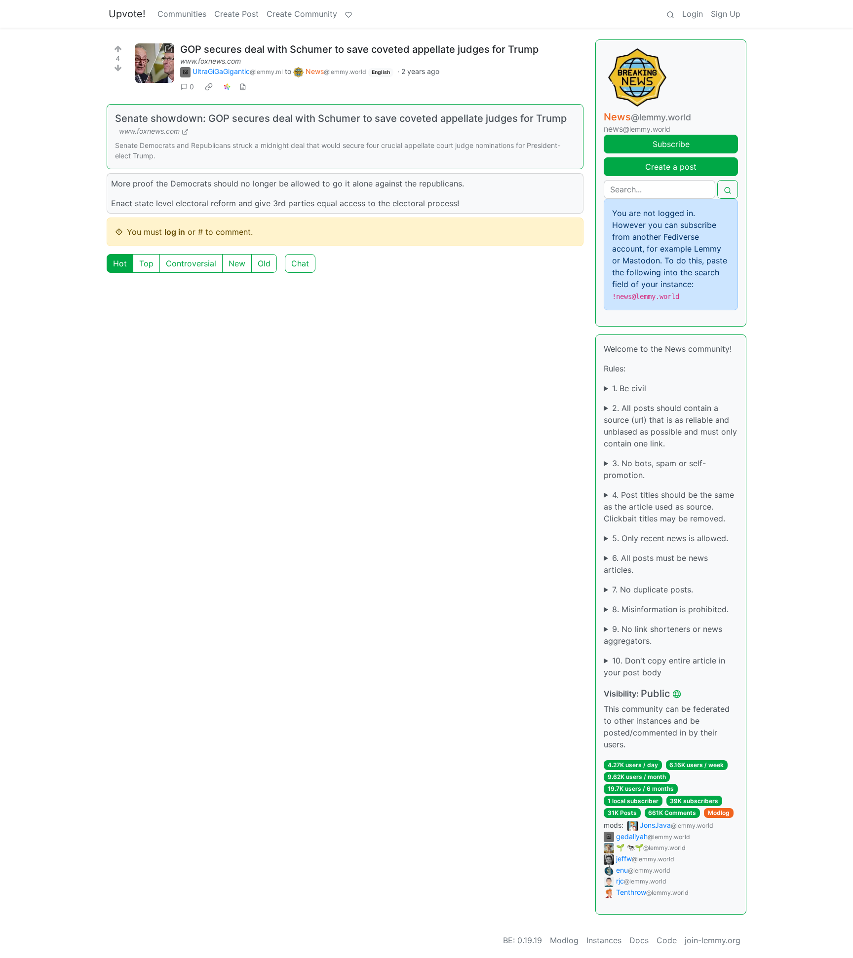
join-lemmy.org (712, 940)
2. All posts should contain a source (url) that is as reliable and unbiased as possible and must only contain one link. (670, 425)
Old (264, 263)
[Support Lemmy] (348, 14)
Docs (639, 940)
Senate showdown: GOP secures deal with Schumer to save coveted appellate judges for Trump (341, 118)
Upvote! (127, 14)
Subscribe (671, 144)
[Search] (670, 14)
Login (692, 14)
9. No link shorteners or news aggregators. (663, 635)
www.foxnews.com (210, 61)
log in (174, 232)
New (237, 263)
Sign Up (725, 14)
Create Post (236, 14)
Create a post (671, 167)
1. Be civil (629, 388)
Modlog (719, 812)
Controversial (191, 263)
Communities (181, 14)
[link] (208, 86)
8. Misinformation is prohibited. (670, 609)
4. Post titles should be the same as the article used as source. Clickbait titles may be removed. (669, 506)
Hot (120, 263)
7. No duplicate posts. (652, 589)
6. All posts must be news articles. (656, 564)
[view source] (243, 86)
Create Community (302, 14)
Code (667, 940)
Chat (300, 263)
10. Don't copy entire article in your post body (664, 666)
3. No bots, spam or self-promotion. (655, 469)
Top (146, 263)
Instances (603, 940)
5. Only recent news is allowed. (670, 538)
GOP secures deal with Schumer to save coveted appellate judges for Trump (359, 49)
